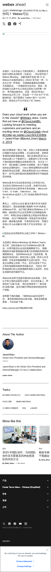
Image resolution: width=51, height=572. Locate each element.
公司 (4, 507)
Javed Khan (25, 18)
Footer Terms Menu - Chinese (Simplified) (21, 487)
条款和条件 (6, 541)
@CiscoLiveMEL (31, 121)
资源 (4, 500)
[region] (25, 559)
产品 (4, 480)
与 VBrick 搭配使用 (10, 408)
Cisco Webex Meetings (35, 395)
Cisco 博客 (7, 402)
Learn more (7, 375)
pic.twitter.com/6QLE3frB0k (29, 135)
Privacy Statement (24, 561)
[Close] (47, 550)
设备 (4, 493)
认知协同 (33, 408)
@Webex (25, 118)
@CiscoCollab (32, 131)
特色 (24, 408)
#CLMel (7, 135)
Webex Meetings (23, 402)
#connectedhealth (11, 395)
